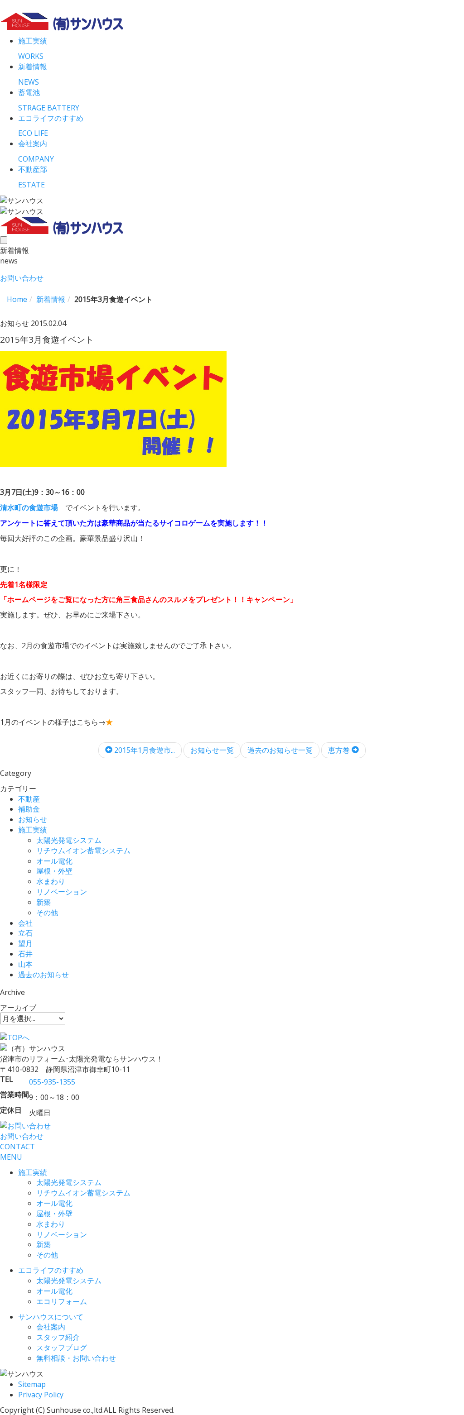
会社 (25, 923)
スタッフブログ (61, 1348)
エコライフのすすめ (50, 1270)
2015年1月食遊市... (143, 750)
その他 (47, 913)
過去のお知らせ (43, 975)
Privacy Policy (40, 1395)
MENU (11, 1157)
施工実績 (32, 830)
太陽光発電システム (69, 840)
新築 (43, 902)
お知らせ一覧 (212, 750)
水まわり (50, 881)
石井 (25, 954)
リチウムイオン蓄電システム (83, 851)
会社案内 (50, 1327)
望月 (25, 943)
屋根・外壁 (54, 871)
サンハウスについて (50, 1317)
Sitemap (32, 1384)
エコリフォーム (61, 1301)
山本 (25, 964)
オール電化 (54, 861)
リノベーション (61, 892)
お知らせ (32, 819)
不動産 (29, 799)
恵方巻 (340, 750)
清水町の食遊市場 (29, 507)
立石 (25, 933)
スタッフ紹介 (58, 1337)
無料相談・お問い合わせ (76, 1358)
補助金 (29, 809)
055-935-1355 (52, 1082)
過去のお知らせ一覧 (280, 750)
